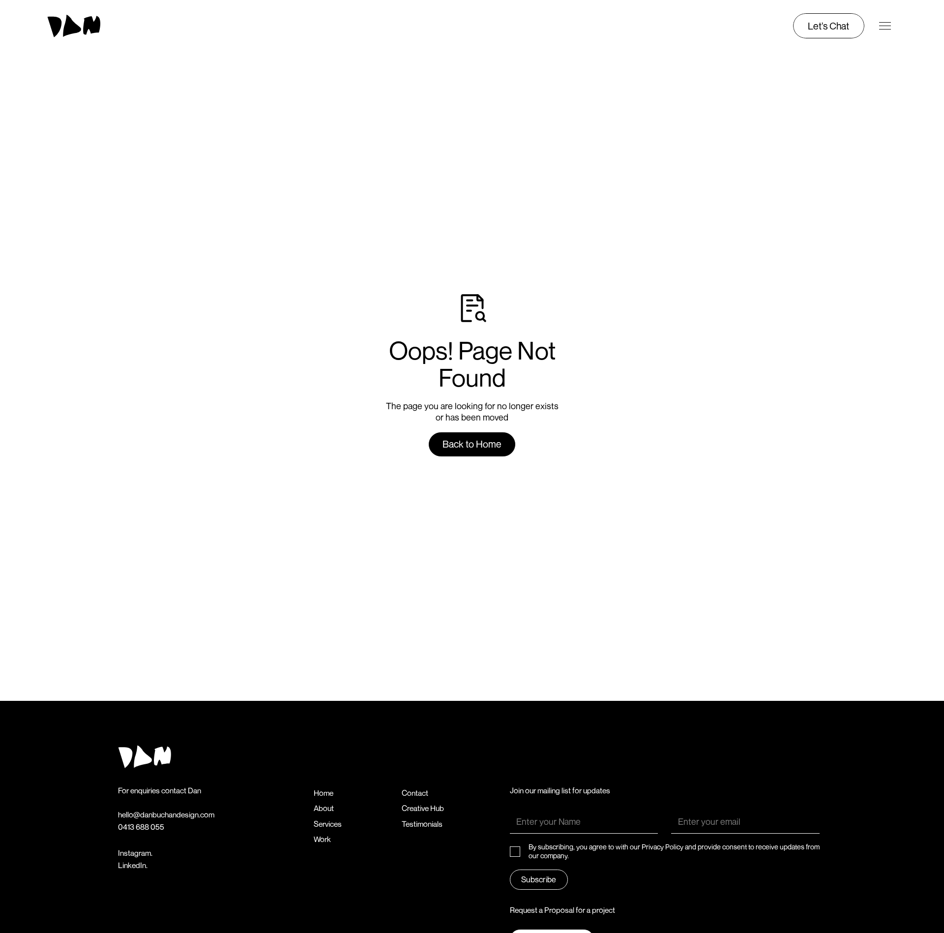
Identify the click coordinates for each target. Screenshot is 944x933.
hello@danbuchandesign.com (166, 814)
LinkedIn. (133, 865)
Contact (415, 793)
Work (322, 839)
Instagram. (135, 853)
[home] (91, 26)
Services (328, 824)
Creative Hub (423, 808)
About (324, 808)
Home (323, 793)
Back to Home (472, 444)
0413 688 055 (141, 827)
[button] (885, 26)
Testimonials (422, 824)
